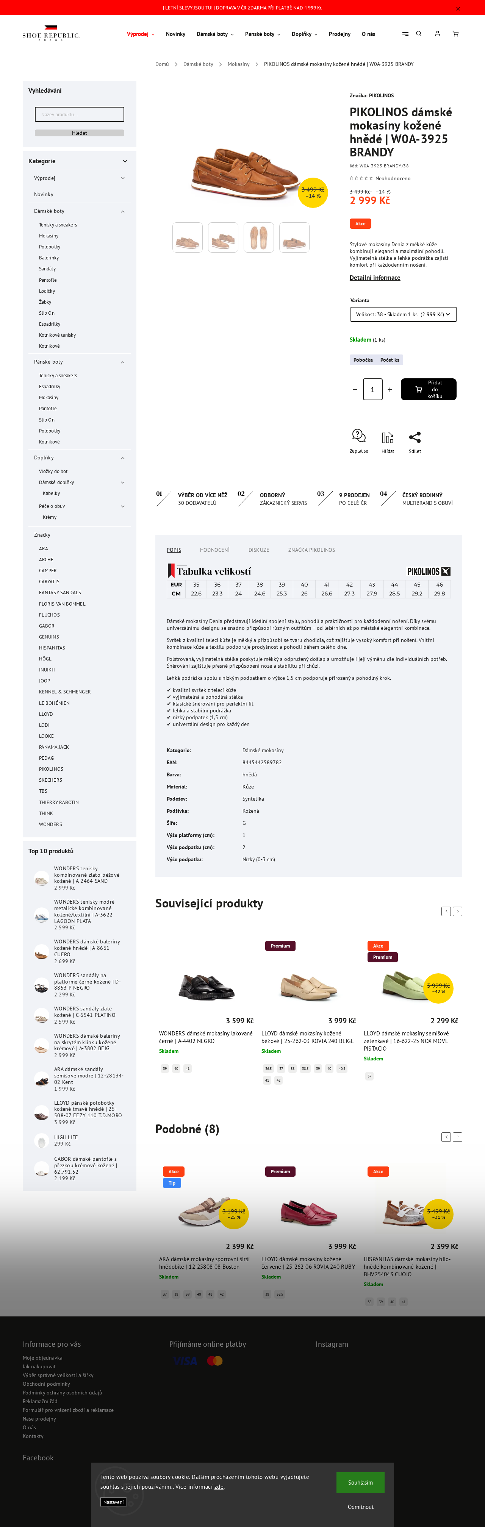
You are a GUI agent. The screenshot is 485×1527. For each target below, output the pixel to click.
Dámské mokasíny (263, 750)
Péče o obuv (52, 506)
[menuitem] (143, 34)
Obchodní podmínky (46, 1383)
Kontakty (33, 1436)
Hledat (79, 133)
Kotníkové (49, 346)
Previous (447, 911)
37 (281, 1068)
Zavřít (433, 473)
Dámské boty (49, 211)
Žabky (45, 302)
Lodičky (47, 291)
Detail (166, 1022)
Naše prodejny (39, 1418)
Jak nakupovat (39, 1366)
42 (278, 1080)
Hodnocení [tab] (215, 549)
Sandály (47, 268)
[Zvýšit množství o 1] (389, 389)
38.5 (305, 1068)
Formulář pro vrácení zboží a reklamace (68, 1410)
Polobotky (49, 247)
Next (458, 911)
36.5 (268, 1068)
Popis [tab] (174, 549)
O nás (29, 1427)
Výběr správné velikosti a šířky (58, 1375)
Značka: (372, 95)
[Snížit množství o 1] (355, 389)
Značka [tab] (311, 549)
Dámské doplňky (56, 482)
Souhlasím (360, 1482)
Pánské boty (48, 361)
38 (292, 1068)
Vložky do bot (53, 471)
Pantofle (48, 280)
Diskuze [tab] (259, 549)
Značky (42, 534)
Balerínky (49, 257)
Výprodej (44, 178)
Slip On (47, 313)
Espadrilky (49, 324)
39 (165, 1068)
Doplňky (44, 457)
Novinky (43, 194)
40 (176, 1068)
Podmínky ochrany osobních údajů (62, 1392)
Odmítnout (361, 1506)
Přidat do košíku (435, 389)
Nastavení (113, 1502)
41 (187, 1068)
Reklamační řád (40, 1401)
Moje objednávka (43, 1357)
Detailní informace (375, 277)
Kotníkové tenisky (57, 335)
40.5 (342, 1068)
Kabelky (51, 493)
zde (219, 1486)
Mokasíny (48, 236)
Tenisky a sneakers (58, 225)
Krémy (50, 517)
